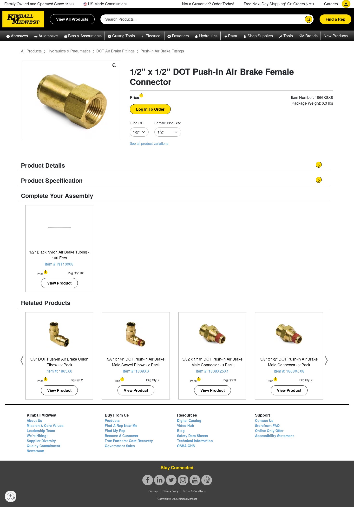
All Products (31, 51)
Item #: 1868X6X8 (289, 371)
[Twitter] (171, 480)
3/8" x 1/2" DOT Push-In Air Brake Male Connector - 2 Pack (289, 362)
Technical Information (195, 440)
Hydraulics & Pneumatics (69, 51)
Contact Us (264, 420)
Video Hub (185, 425)
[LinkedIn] (159, 480)
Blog (181, 430)
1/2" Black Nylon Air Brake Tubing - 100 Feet (59, 254)
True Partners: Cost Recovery (129, 440)
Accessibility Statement (274, 435)
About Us (34, 420)
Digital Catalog (189, 420)
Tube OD (137, 122)
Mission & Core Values (45, 425)
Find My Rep (115, 430)
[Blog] (206, 480)
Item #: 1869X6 (136, 371)
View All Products (72, 19)
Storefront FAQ (267, 425)
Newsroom (35, 450)
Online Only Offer (269, 430)
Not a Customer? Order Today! (208, 3)
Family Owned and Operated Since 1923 (39, 3)
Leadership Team (41, 430)
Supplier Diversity (41, 440)
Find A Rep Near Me (121, 425)
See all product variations (149, 143)
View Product (59, 283)
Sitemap (153, 491)
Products (112, 420)
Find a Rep (335, 19)
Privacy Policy (170, 491)
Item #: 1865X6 (59, 371)
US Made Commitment (107, 3)
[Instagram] (183, 480)
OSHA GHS (186, 445)
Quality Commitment (43, 445)
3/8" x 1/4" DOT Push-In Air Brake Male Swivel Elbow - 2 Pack (135, 362)
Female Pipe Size (167, 122)
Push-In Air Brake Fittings (162, 51)
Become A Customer (121, 435)
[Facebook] (147, 480)
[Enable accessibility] (10, 496)
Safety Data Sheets (192, 435)
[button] (17, 36)
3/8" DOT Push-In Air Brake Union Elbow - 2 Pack (59, 362)
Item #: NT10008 (59, 264)
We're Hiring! (37, 435)
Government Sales (120, 445)
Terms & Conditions (194, 491)
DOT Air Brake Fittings (115, 51)
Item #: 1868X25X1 (212, 371)
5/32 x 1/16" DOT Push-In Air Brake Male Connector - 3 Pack (212, 362)
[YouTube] (195, 480)
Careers (331, 3)
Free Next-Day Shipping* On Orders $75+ (279, 3)
